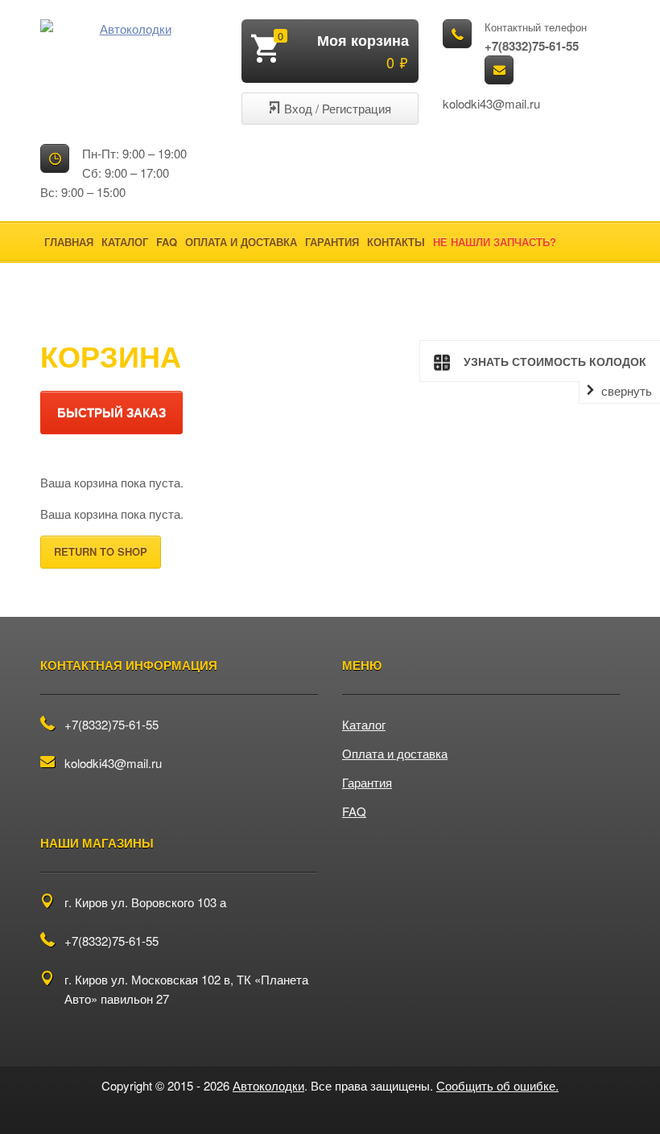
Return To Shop (100, 551)
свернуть (626, 391)
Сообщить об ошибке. (497, 1085)
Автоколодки (268, 1085)
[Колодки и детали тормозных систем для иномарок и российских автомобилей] (128, 29)
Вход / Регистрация (337, 108)
